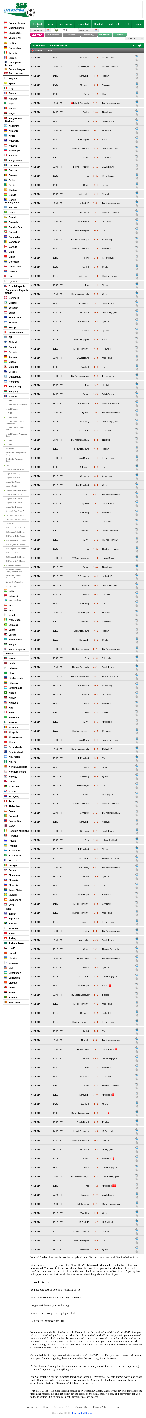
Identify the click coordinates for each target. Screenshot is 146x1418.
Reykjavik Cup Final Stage (16, 519)
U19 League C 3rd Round (15, 561)
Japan (11, 630)
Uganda (12, 953)
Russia (12, 841)
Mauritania (14, 717)
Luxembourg (15, 688)
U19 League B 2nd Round (16, 540)
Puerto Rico (14, 821)
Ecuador (13, 307)
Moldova (13, 727)
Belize (11, 180)
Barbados (13, 165)
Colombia (13, 261)
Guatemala (14, 376)
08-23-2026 (37, 30)
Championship (16, 28)
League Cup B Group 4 (14, 507)
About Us (32, 1407)
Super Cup (10, 524)
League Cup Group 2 (13, 478)
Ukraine (12, 958)
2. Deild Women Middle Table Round (15, 429)
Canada (12, 247)
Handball (99, 24)
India (11, 591)
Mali (10, 707)
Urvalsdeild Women (13, 565)
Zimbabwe (14, 1002)
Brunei (12, 217)
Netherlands (15, 747)
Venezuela (14, 978)
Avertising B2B (61, 1407)
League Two (14, 38)
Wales (11, 987)
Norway (12, 776)
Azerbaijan (14, 150)
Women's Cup (11, 586)
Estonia (12, 322)
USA (11, 968)
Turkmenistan (16, 943)
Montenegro (15, 737)
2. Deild (9, 413)
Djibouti (12, 303)
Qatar (11, 826)
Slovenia (13, 885)
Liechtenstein (15, 678)
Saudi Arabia (15, 855)
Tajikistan (13, 918)
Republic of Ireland (18, 831)
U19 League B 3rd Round (15, 557)
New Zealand (15, 752)
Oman (11, 781)
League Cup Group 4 (13, 486)
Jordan (12, 634)
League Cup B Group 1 (14, 494)
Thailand (13, 928)
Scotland (13, 860)
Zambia (12, 997)
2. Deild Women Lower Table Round (14, 422)
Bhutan (12, 190)
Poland (12, 811)
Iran (10, 605)
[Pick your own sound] (136, 56)
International (15, 600)
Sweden (12, 895)
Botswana (14, 207)
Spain (11, 83)
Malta (11, 712)
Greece (12, 372)
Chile (11, 252)
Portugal (13, 816)
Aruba (11, 136)
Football (37, 24)
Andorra (13, 108)
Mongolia (13, 732)
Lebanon (13, 668)
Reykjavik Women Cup (14, 582)
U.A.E (11, 948)
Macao (12, 693)
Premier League (17, 23)
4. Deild (9, 444)
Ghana (12, 362)
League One (15, 33)
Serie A (12, 53)
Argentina (13, 126)
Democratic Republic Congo (17, 291)
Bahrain (12, 155)
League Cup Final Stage (15, 469)
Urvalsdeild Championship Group (16, 454)
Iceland (12, 396)
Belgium (13, 175)
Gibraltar (13, 367)
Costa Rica (14, 266)
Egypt (11, 312)
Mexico (12, 722)
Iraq (10, 610)
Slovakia (13, 880)
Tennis (50, 24)
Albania (12, 98)
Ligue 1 (12, 58)
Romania (13, 836)
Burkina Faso (15, 227)
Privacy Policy (100, 1407)
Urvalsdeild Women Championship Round (14, 570)
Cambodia (14, 237)
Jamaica (13, 625)
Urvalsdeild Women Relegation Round (13, 577)
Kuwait (12, 658)
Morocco (13, 742)
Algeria (12, 103)
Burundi (12, 232)
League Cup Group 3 (13, 482)
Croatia (12, 271)
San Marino (14, 850)
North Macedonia (17, 767)
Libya (11, 673)
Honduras (13, 381)
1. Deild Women (12, 409)
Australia (13, 141)
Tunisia (12, 933)
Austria (12, 145)
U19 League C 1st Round (15, 544)
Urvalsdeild (10, 449)
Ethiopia (12, 327)
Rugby (137, 24)
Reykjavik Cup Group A (15, 511)
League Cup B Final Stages (16, 490)
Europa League (16, 69)
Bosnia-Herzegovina (12, 201)
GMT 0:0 (83, 30)
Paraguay (13, 796)
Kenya (12, 644)
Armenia (13, 131)
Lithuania (13, 683)
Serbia (12, 870)
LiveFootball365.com (83, 1413)
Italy (10, 88)
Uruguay (13, 963)
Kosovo (9, 653)
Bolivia (12, 195)
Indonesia (13, 596)
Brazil (11, 212)
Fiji (10, 337)
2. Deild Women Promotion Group (16, 435)
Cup (7, 465)
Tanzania (13, 923)
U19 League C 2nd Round (16, 549)
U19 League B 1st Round (15, 536)
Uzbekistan (14, 973)
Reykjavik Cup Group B (15, 515)
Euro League (15, 73)
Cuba (11, 276)
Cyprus (12, 281)
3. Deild (9, 440)
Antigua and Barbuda (13, 119)
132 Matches (38, 45)
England (12, 78)
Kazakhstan (15, 639)
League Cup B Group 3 (14, 503)
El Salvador (14, 317)
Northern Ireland (17, 772)
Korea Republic (16, 649)
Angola (12, 113)
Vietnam (13, 982)
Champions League (13, 64)
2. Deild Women (12, 417)
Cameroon (14, 242)
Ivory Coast (14, 620)
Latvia (11, 663)
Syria (11, 905)
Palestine (13, 786)
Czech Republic (17, 286)
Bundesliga (14, 48)
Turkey (12, 938)
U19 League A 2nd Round (15, 532)
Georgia (12, 352)
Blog (45, 1407)
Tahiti (8, 909)
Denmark (13, 298)
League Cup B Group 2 (14, 499)
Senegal (12, 865)
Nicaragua (14, 757)
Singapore (14, 875)
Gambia (12, 347)
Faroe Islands (15, 332)
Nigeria (12, 762)
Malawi (12, 698)
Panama (13, 791)
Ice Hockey (66, 24)
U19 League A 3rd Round (15, 553)
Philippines (14, 806)
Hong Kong (14, 386)
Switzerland (14, 900)
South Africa (15, 890)
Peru (11, 801)
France (12, 93)
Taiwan (12, 913)
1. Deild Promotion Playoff (16, 405)
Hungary (13, 391)
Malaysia (13, 703)
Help (116, 1407)
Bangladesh (15, 160)
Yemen (12, 992)
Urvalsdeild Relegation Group (14, 460)
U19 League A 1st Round (15, 528)
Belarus (12, 170)
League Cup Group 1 (13, 474)
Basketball (83, 24)
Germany (13, 357)
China (11, 257)
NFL (127, 24)
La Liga (12, 43)
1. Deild (9, 401)
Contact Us (81, 1407)
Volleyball (114, 24)
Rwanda (12, 845)
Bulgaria (13, 222)
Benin (11, 185)
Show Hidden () (58, 45)
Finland (12, 342)
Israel (11, 615)
